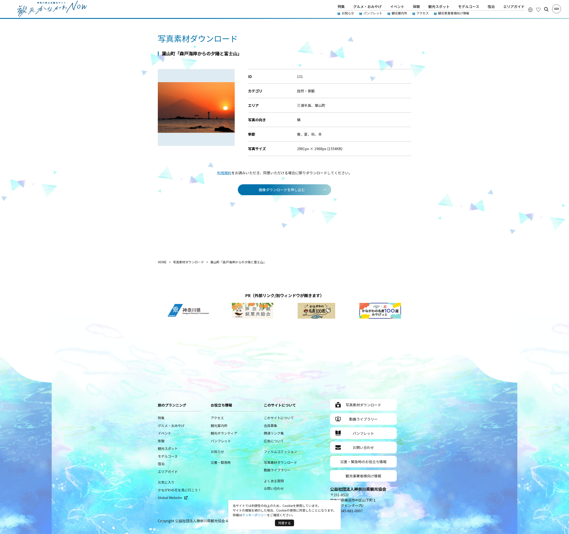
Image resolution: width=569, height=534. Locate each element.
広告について (274, 441)
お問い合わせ (274, 488)
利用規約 (224, 172)
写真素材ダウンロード (280, 462)
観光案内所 (399, 13)
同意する (284, 523)
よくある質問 (274, 480)
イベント (397, 6)
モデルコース (468, 6)
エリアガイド (514, 6)
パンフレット (372, 13)
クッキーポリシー (254, 515)
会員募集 (270, 425)
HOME (162, 262)
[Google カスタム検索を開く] (546, 9)
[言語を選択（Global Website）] (530, 9)
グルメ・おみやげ (367, 6)
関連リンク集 (274, 433)
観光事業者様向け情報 (453, 13)
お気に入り (166, 482)
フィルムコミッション (280, 451)
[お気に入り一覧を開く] (538, 9)
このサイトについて (279, 417)
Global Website (170, 497)
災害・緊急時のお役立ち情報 (363, 461)
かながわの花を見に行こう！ (179, 490)
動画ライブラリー (277, 470)
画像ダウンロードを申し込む (282, 189)
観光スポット (439, 6)
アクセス (423, 13)
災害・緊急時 (221, 462)
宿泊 (491, 6)
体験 (416, 6)
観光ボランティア (224, 433)
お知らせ (348, 13)
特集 (341, 6)
